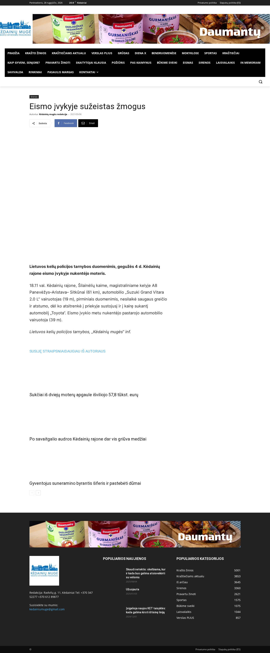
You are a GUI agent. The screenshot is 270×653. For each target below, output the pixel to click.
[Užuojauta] (113, 594)
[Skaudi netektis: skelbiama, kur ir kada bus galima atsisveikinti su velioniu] (113, 574)
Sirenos (34, 96)
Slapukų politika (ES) (229, 649)
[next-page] (38, 492)
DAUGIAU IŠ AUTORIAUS (85, 351)
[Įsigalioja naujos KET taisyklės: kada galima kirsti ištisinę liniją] (113, 613)
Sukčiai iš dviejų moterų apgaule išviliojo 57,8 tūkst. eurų (83, 394)
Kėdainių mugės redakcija (53, 114)
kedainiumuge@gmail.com (47, 609)
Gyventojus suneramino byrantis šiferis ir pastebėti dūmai (85, 483)
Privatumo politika (205, 649)
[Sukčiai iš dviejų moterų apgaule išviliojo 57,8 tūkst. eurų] (98, 372)
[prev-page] (31, 492)
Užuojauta (132, 589)
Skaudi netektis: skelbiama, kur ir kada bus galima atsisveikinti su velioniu (146, 573)
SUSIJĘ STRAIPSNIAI (47, 351)
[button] (260, 81)
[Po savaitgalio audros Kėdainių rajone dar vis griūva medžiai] (98, 416)
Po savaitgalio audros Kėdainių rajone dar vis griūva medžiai (87, 439)
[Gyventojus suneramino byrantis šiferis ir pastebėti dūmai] (98, 460)
